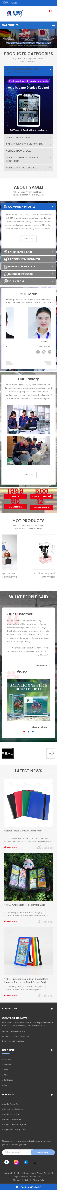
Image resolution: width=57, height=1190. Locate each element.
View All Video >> (41, 727)
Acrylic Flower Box (18, 151)
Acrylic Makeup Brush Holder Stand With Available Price (28, 575)
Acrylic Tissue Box (11, 1114)
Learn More (13, 847)
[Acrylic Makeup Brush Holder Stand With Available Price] (28, 552)
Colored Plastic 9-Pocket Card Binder (23, 830)
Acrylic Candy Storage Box (15, 1124)
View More (28, 238)
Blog (5, 1085)
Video (6, 1075)
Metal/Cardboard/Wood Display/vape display (22, 71)
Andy (28, 341)
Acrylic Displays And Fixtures (24, 144)
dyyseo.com (35, 1176)
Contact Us (8, 1080)
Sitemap (16, 1180)
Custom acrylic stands (13, 1109)
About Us (7, 1059)
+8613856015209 (17, 1031)
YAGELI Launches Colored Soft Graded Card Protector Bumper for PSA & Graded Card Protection (26, 981)
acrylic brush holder (12, 1119)
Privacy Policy (39, 1180)
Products (7, 1064)
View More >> (43, 665)
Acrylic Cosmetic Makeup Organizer (22, 159)
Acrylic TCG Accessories (21, 168)
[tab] (28, 71)
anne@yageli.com (17, 1041)
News (6, 1070)
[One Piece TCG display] (28, 700)
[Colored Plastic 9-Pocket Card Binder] (28, 802)
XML (26, 1180)
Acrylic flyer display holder (15, 1129)
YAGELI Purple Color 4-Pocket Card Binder (25, 905)
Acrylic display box (18, 137)
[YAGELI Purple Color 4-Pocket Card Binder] (28, 876)
